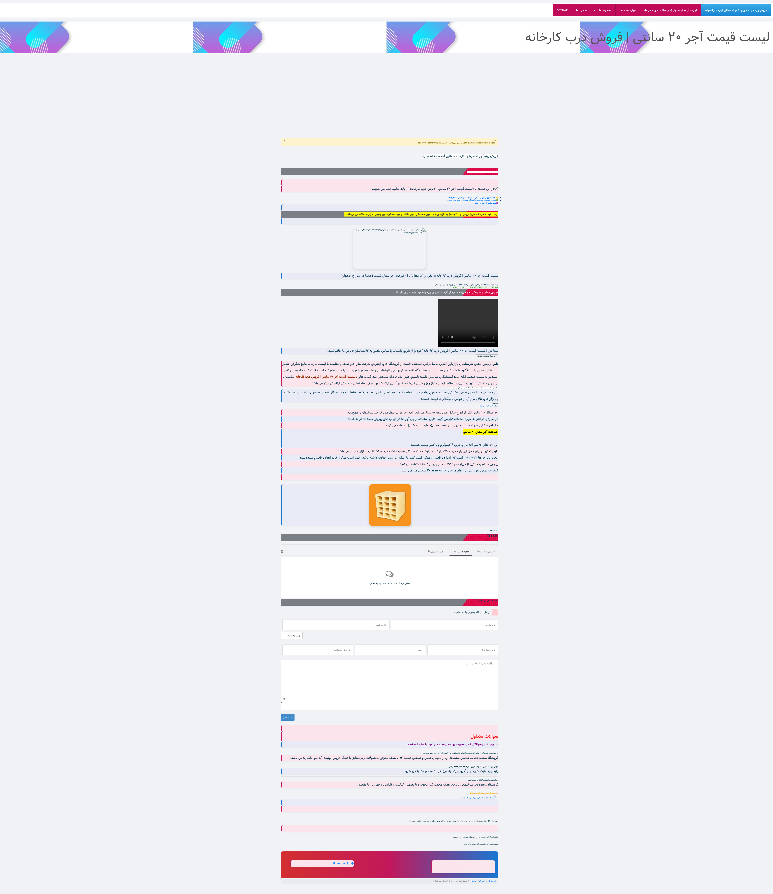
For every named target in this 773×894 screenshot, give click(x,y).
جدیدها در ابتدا (461, 551)
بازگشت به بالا (342, 863)
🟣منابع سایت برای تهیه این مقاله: (486, 203)
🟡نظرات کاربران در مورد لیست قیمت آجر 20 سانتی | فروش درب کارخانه (473, 197)
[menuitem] (736, 10)
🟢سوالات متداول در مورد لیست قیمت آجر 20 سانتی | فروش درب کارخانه (472, 200)
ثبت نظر (287, 717)
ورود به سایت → (291, 635)
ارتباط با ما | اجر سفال (486, 405)
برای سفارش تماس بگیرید (487, 356)
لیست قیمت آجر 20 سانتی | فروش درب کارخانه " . (478, 797)
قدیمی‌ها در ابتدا (486, 551)
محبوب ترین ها (436, 551)
